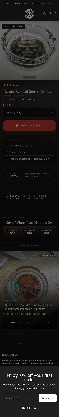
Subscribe (48, 398)
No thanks (29, 408)
